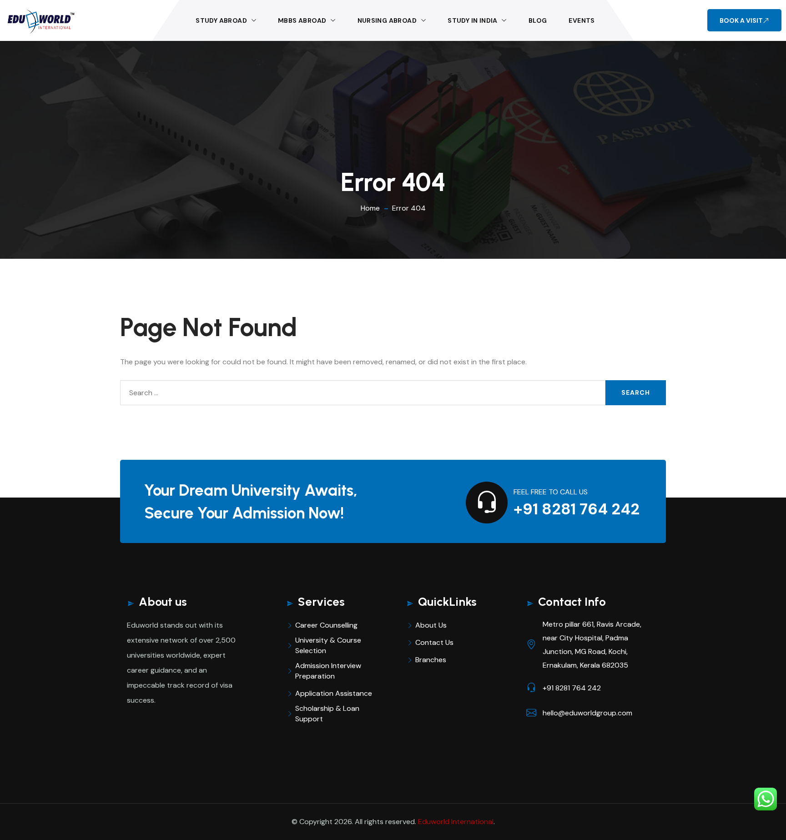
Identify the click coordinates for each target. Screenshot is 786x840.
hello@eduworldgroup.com (587, 713)
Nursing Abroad (387, 20)
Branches (430, 659)
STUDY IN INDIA (473, 20)
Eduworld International (456, 821)
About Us (431, 625)
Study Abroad (221, 20)
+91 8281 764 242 (577, 509)
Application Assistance (333, 693)
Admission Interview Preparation (328, 671)
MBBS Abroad (302, 20)
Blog (538, 20)
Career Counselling (326, 625)
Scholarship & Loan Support (327, 714)
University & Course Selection (328, 645)
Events (582, 20)
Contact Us (434, 642)
